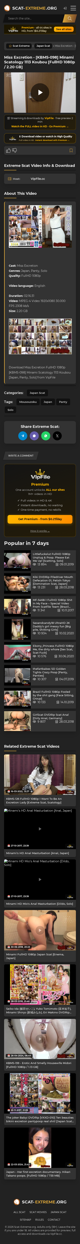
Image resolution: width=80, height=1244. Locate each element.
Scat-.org (34, 8)
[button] (64, 8)
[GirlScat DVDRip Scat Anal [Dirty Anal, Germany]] (17, 721)
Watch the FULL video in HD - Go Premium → (40, 126)
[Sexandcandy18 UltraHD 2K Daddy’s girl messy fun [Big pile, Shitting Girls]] (17, 629)
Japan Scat (43, 45)
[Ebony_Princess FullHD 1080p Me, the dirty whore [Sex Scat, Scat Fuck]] (17, 652)
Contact (54, 1219)
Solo (10, 409)
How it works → (40, 530)
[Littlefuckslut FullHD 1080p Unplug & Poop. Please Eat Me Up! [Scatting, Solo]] (17, 560)
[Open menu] (73, 8)
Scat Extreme (21, 45)
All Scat (19, 1212)
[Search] (70, 18)
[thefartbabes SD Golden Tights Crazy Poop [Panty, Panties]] (17, 675)
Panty (63, 401)
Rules (39, 1219)
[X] (57, 435)
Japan (48, 401)
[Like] (8, 150)
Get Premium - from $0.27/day (40, 519)
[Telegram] (22, 435)
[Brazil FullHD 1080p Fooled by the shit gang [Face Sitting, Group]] (17, 698)
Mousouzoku (28, 401)
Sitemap (25, 1219)
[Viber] (34, 435)
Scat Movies (38, 1212)
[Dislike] (14, 150)
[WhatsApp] (45, 435)
